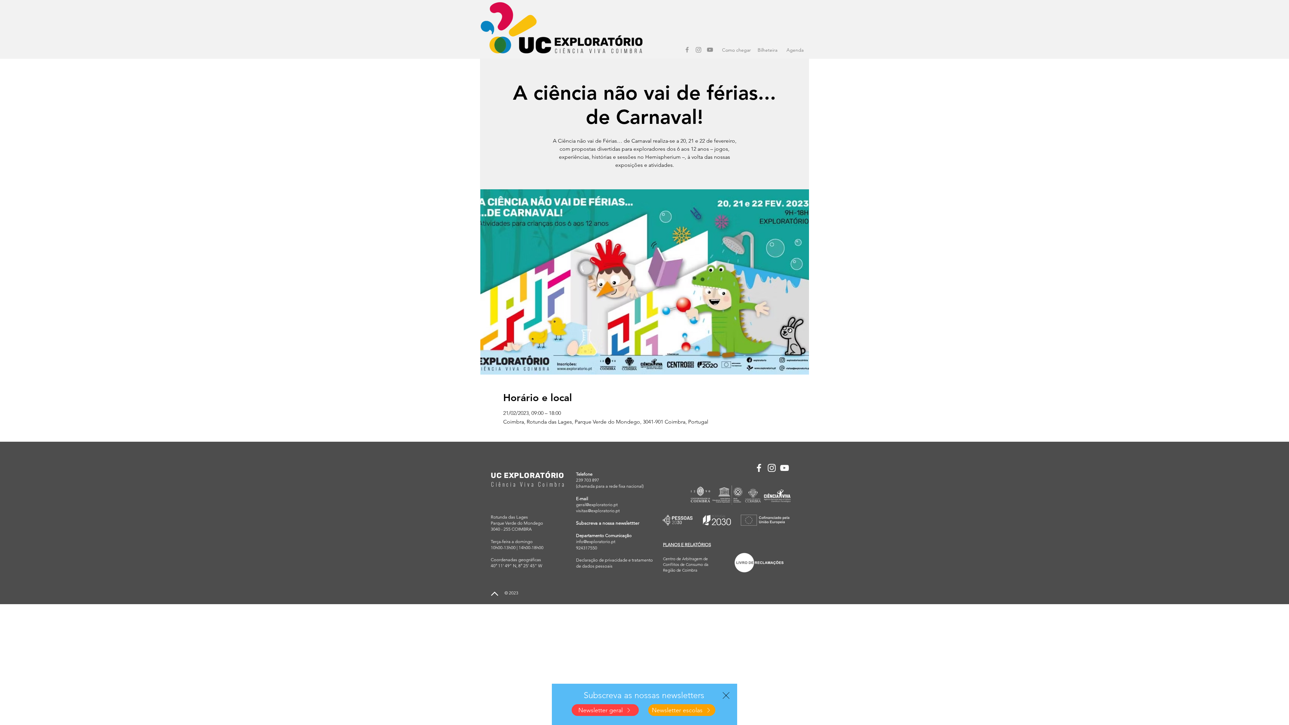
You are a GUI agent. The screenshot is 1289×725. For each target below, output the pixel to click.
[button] (726, 695)
